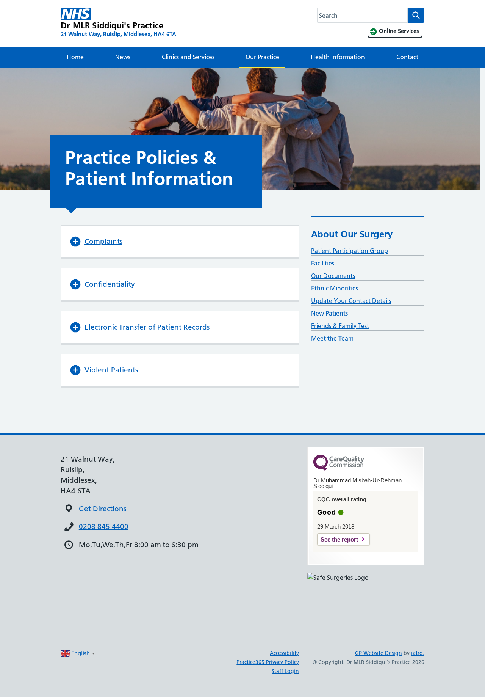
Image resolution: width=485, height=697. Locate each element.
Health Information (338, 57)
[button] (180, 241)
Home (75, 57)
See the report (339, 539)
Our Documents (333, 275)
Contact (407, 57)
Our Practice (262, 57)
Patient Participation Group (349, 250)
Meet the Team (332, 338)
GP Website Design (378, 653)
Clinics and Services (188, 57)
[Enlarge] (414, 583)
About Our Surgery (352, 234)
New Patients (329, 313)
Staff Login (285, 671)
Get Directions (102, 508)
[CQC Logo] (338, 469)
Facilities (322, 263)
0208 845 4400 (103, 526)
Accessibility (284, 653)
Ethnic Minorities (334, 288)
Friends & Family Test (340, 326)
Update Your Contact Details (351, 301)
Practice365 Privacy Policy (267, 662)
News (122, 57)
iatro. (417, 653)
